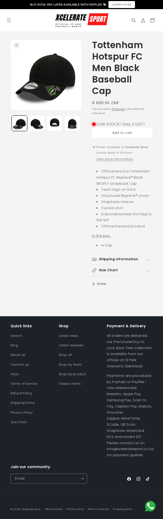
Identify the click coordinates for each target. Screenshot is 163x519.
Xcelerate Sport (31, 509)
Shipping (118, 109)
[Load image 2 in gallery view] (37, 123)
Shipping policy (122, 509)
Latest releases (71, 345)
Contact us (20, 364)
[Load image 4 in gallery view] (72, 123)
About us (18, 355)
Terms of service (98, 509)
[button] (9, 20)
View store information (114, 159)
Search (16, 336)
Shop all (65, 355)
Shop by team (70, 364)
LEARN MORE (122, 4)
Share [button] (101, 284)
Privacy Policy (22, 412)
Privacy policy (75, 509)
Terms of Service (24, 384)
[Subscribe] (82, 479)
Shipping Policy (23, 403)
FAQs (15, 374)
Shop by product (72, 374)
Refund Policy (21, 393)
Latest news (68, 336)
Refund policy (54, 509)
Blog (14, 345)
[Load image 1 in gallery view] (19, 123)
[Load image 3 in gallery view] (54, 123)
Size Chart (19, 422)
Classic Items (70, 384)
